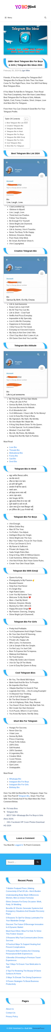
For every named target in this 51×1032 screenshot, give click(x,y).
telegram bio (24, 796)
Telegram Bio (12, 812)
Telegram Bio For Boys (15, 134)
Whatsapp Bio (15, 779)
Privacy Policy (12, 1017)
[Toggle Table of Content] (25, 119)
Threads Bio (14, 450)
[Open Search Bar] (45, 17)
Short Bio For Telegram (15, 146)
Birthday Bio (14, 787)
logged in (19, 845)
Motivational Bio (16, 453)
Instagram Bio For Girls (19, 785)
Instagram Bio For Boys (19, 782)
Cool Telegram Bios (14, 143)
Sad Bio (12, 459)
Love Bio (13, 447)
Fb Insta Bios (12, 808)
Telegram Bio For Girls (15, 140)
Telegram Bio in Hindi (15, 131)
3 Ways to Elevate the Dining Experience (23, 977)
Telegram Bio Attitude (15, 128)
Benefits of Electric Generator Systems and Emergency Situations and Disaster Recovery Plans (25, 911)
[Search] (37, 862)
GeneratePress (38, 1028)
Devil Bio (13, 461)
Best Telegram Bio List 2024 (17, 123)
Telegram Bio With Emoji (16, 137)
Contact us (10, 1013)
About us (10, 1009)
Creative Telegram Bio (15, 126)
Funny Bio (13, 456)
